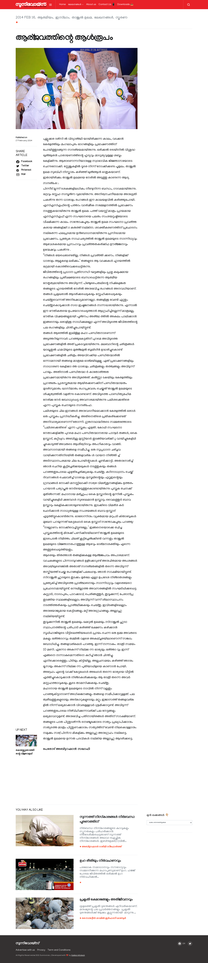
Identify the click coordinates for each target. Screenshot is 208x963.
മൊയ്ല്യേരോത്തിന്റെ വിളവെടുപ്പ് (25, 752)
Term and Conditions (59, 950)
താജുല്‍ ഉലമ (82, 18)
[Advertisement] (76, 778)
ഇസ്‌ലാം (62, 18)
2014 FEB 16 (25, 18)
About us (91, 4)
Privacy (41, 950)
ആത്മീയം (45, 18)
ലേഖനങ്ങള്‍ (74, 4)
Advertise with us (25, 950)
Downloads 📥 (125, 4)
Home (62, 4)
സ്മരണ (121, 18)
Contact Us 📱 (107, 4)
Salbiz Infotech (78, 955)
